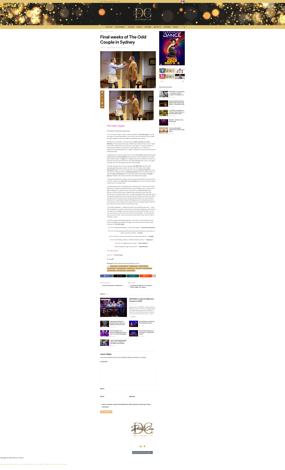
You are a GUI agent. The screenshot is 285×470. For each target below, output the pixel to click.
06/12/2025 (142, 336)
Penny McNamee (147, 268)
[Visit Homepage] (142, 14)
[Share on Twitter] (102, 96)
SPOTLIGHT (109, 27)
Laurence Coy (130, 268)
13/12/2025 (142, 325)
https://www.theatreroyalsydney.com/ (126, 263)
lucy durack (139, 268)
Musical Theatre (109, 31)
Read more (134, 316)
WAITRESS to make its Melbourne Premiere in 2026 (141, 300)
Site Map (44, 464)
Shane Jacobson (112, 270)
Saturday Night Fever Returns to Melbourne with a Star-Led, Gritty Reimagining (118, 332)
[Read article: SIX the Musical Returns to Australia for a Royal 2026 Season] (133, 333)
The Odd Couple (121, 270)
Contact (118, 1)
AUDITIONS (131, 27)
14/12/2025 (132, 303)
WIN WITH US (157, 27)
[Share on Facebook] (102, 92)
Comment (104, 362)
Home (101, 1)
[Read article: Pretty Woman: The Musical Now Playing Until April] (133, 324)
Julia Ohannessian (121, 268)
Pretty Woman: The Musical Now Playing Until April (147, 322)
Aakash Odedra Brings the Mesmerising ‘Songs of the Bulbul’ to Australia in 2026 (176, 102)
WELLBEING (148, 27)
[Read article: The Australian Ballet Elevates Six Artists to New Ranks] (163, 130)
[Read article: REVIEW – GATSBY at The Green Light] (163, 122)
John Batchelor (111, 268)
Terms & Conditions (22, 464)
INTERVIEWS (167, 27)
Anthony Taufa (114, 266)
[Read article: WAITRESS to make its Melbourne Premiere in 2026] (113, 307)
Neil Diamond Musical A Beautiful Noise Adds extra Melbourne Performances (117, 323)
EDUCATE (139, 27)
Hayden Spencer (133, 266)
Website (132, 396)
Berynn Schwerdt (123, 266)
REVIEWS (175, 27)
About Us (105, 1)
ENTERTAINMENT (120, 27)
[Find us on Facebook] (184, 1)
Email (102, 396)
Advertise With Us (112, 1)
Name (103, 389)
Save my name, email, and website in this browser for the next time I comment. (126, 405)
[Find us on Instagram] (182, 1)
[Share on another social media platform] (102, 106)
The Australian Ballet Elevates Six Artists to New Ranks (177, 129)
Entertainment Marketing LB (57, 464)
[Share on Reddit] (102, 103)
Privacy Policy (35, 464)
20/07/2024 (103, 47)
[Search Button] (184, 27)
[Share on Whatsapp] (102, 99)
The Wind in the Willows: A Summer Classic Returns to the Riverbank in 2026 (177, 112)
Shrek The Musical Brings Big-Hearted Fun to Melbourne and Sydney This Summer (118, 342)
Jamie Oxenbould (143, 266)
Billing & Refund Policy (7, 464)
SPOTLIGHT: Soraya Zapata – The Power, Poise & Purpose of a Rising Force (176, 93)
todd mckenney (131, 270)
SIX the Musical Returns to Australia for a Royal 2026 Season (146, 332)
